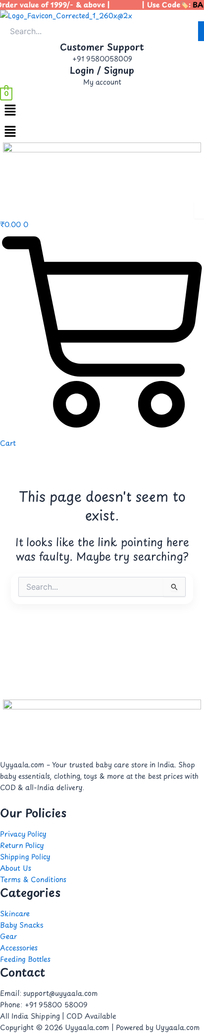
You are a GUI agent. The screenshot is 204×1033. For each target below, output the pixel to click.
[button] (102, 110)
